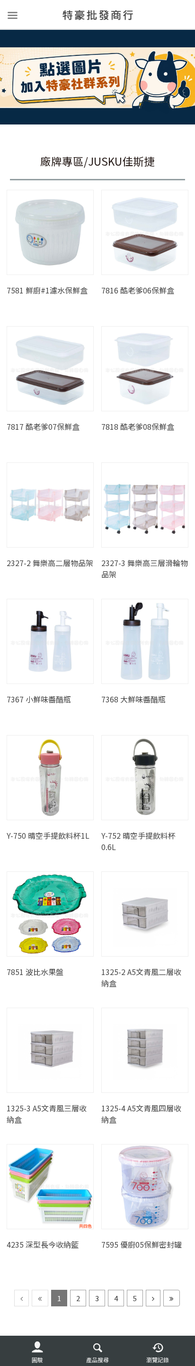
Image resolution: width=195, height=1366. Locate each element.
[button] (37, 1351)
